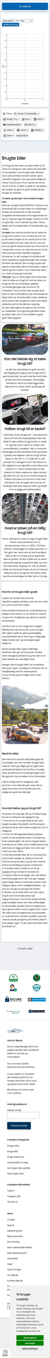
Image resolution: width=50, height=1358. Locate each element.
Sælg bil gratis (14, 1230)
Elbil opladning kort (17, 1253)
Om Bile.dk (12, 1275)
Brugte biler (13, 1145)
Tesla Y (11, 1190)
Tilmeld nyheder (19, 1125)
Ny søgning (25, 6)
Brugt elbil (12, 1151)
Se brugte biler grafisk (18, 1168)
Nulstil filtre (22, 135)
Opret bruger (14, 1269)
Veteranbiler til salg (17, 1162)
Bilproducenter (15, 1236)
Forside (11, 1219)
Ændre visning (10, 24)
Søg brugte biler (15, 1173)
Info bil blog (13, 1241)
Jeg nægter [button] (30, 1343)
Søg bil (10, 1225)
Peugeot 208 (13, 1196)
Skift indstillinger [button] (30, 1348)
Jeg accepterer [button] (30, 1338)
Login (10, 1264)
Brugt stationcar (15, 1156)
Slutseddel (12, 1258)
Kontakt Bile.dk (15, 1280)
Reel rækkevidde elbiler (19, 1247)
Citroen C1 (12, 1201)
